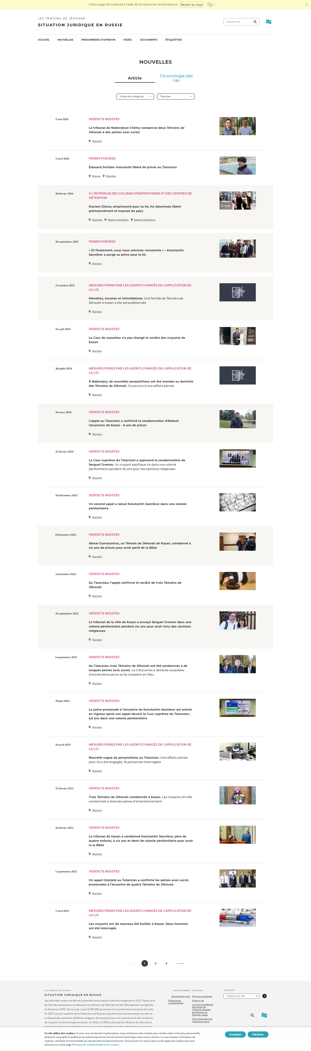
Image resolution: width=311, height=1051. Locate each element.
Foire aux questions (202, 996)
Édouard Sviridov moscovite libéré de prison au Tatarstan (133, 167)
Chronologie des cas (176, 78)
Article (135, 78)
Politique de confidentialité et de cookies (95, 1044)
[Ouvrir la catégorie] (264, 996)
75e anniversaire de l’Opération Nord (202, 1020)
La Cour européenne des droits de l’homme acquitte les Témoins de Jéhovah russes (202, 1009)
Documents (148, 39)
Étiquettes (173, 39)
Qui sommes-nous (180, 996)
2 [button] (155, 963)
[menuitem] (44, 40)
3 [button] (166, 963)
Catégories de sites (236, 996)
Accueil (44, 39)
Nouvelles (65, 39)
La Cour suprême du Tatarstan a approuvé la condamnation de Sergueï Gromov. (137, 465)
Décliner (258, 1034)
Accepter (235, 1034)
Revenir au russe (192, 4)
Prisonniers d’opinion (98, 39)
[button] (180, 963)
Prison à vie (198, 1000)
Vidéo (127, 39)
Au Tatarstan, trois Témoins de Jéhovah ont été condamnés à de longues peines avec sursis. (138, 670)
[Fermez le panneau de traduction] (307, 4)
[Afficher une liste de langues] (211, 4)
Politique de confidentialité (175, 1001)
